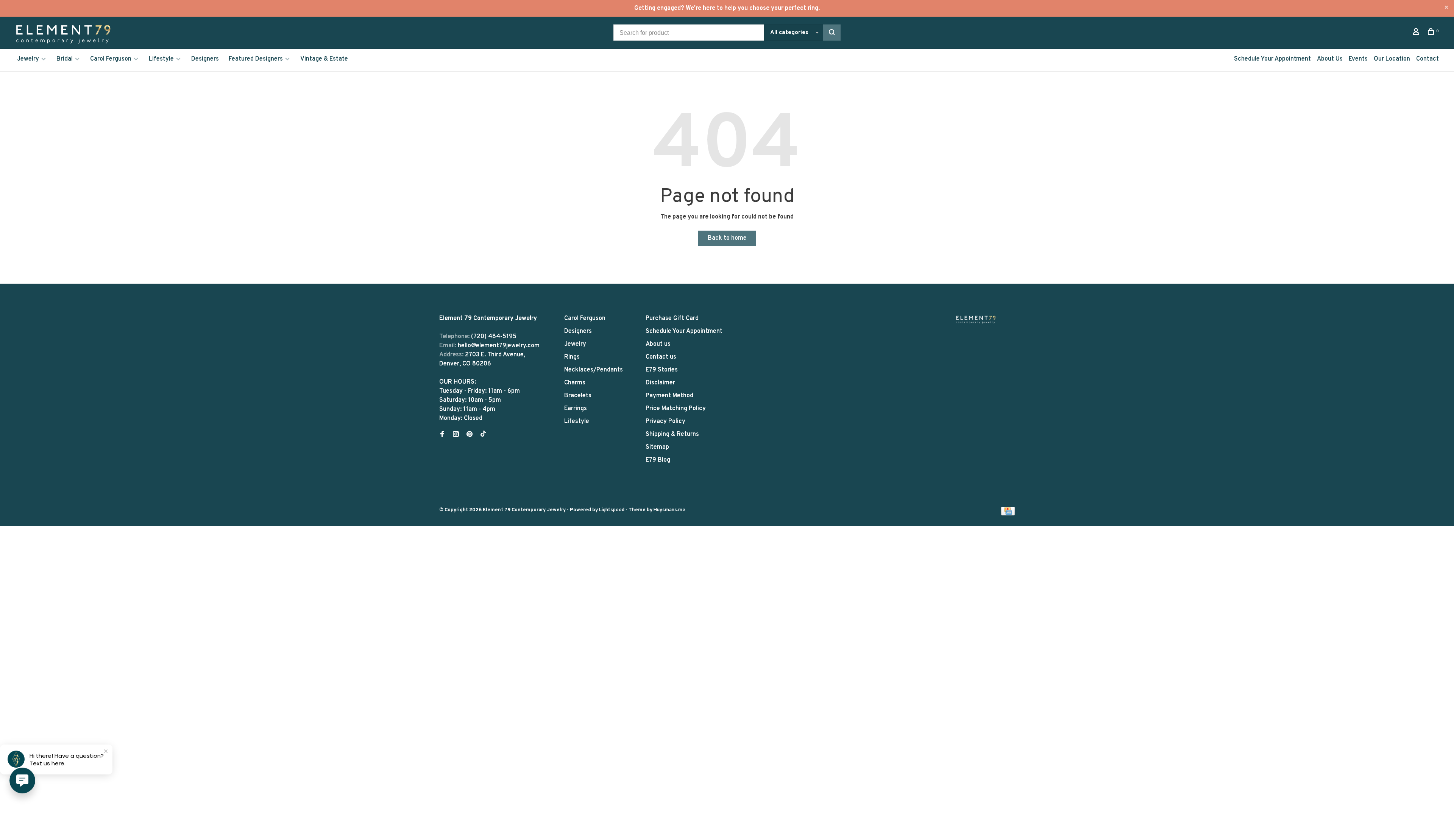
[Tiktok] (483, 435)
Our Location (1392, 59)
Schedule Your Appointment (1272, 59)
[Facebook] (442, 435)
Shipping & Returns (672, 434)
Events (1358, 59)
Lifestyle (161, 59)
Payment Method (669, 396)
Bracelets (577, 396)
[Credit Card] (1008, 514)
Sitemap (657, 447)
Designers (205, 59)
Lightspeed (611, 510)
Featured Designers (256, 59)
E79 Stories (662, 370)
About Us (1330, 59)
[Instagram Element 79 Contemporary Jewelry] (456, 435)
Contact (1427, 59)
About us (658, 344)
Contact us (661, 357)
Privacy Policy (665, 421)
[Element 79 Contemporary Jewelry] (976, 319)
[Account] (1417, 33)
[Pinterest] (469, 435)
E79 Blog (658, 460)
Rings (572, 357)
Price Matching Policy (676, 408)
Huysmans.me (669, 510)
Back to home (727, 238)
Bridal (64, 59)
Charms (574, 383)
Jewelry (28, 59)
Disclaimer (660, 383)
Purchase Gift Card (672, 318)
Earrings (575, 408)
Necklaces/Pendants (593, 370)
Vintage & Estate (324, 59)
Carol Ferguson (110, 59)
